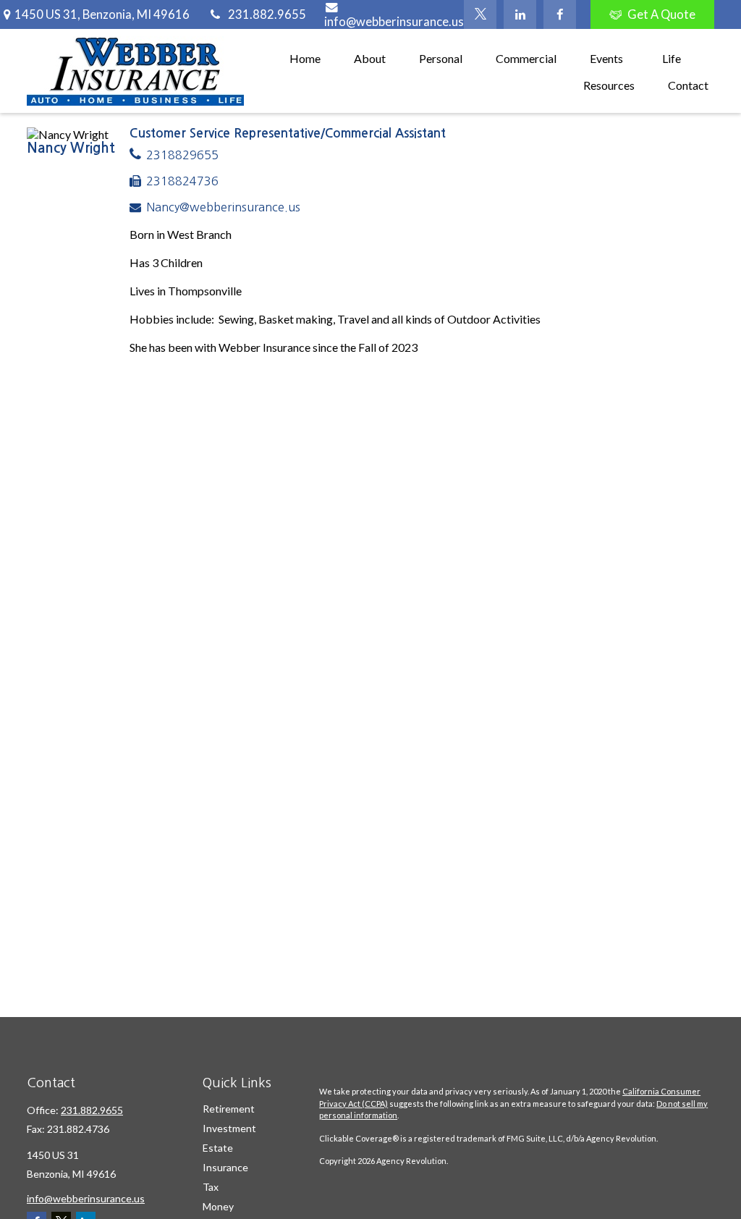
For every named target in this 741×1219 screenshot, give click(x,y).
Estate (218, 1148)
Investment (229, 1128)
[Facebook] (559, 14)
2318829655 (182, 155)
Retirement (229, 1108)
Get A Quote (661, 14)
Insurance (225, 1167)
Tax (211, 1187)
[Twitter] (480, 14)
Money (218, 1206)
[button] (305, 57)
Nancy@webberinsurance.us (223, 207)
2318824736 (182, 181)
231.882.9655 (267, 14)
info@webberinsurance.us (394, 21)
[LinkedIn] (520, 14)
